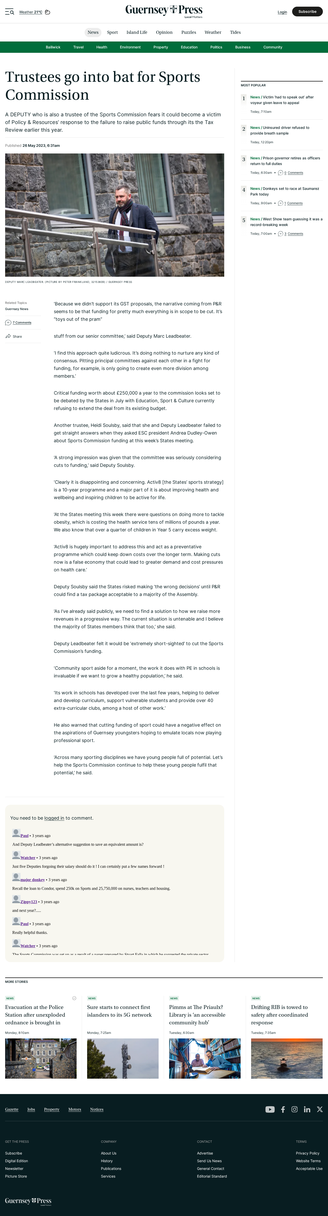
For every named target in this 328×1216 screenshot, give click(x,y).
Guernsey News (16, 309)
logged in (54, 818)
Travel (78, 47)
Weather (30, 11)
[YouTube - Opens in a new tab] (270, 1109)
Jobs (31, 1109)
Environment (130, 47)
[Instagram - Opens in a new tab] (294, 1109)
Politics (216, 47)
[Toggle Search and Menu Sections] (9, 11)
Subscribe (307, 11)
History (107, 1160)
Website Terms (308, 1160)
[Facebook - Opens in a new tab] (283, 1109)
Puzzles (188, 32)
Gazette (11, 1109)
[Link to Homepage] (164, 11)
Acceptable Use (309, 1168)
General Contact (210, 1168)
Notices (97, 1109)
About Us (108, 1153)
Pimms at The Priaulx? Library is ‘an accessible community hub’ (197, 1015)
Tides (235, 32)
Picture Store (16, 1176)
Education (189, 47)
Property (160, 47)
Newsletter (14, 1168)
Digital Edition (16, 1160)
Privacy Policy (308, 1153)
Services (108, 1176)
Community (272, 47)
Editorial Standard (212, 1176)
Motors (74, 1109)
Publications (111, 1168)
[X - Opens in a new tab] (320, 1109)
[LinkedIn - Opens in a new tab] (307, 1109)
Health (101, 47)
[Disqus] (114, 891)
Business (243, 47)
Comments (293, 172)
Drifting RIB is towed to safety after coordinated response (279, 1015)
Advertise (205, 1153)
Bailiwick (53, 47)
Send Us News (209, 1160)
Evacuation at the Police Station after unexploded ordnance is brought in (35, 1015)
